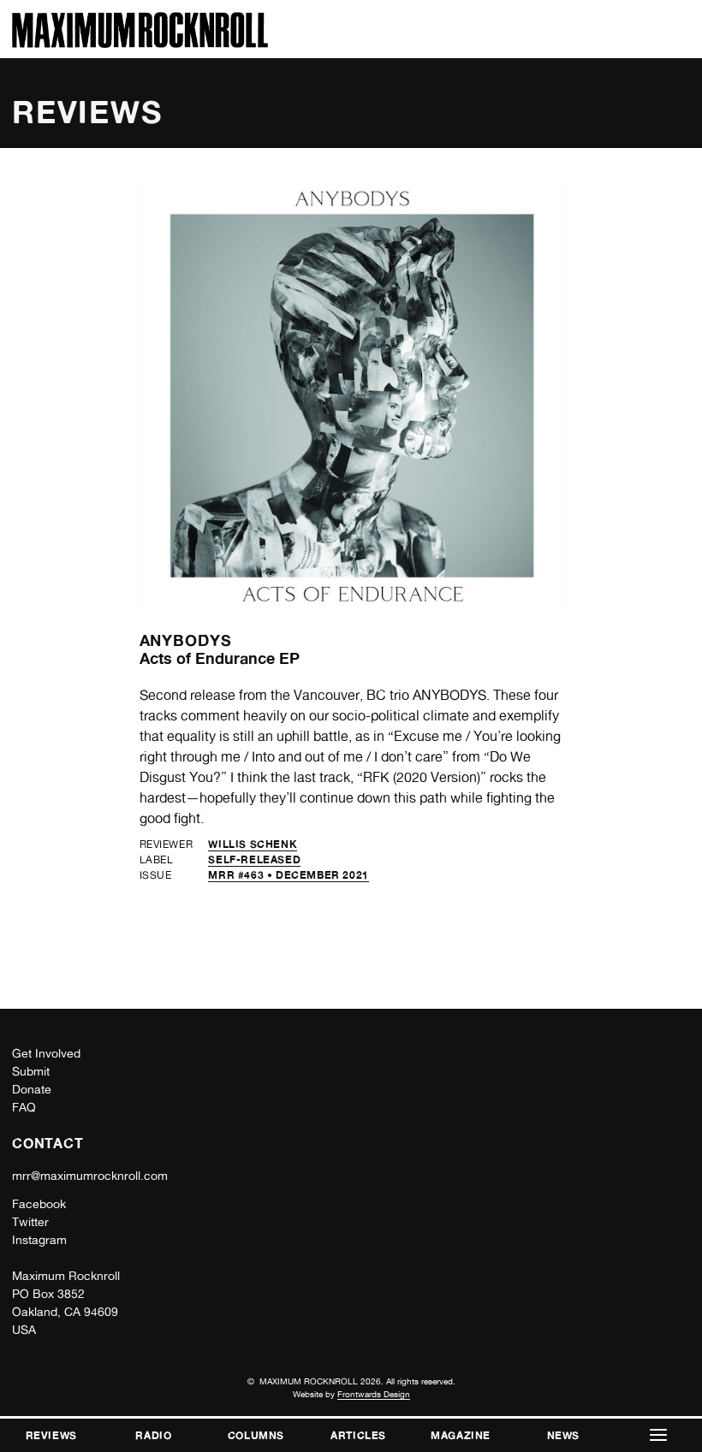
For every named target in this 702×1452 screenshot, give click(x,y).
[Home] (140, 43)
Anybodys (186, 640)
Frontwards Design (373, 1394)
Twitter (30, 1222)
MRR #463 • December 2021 (288, 874)
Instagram (39, 1240)
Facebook (39, 1204)
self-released (254, 859)
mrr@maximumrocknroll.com (90, 1175)
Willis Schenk (252, 844)
